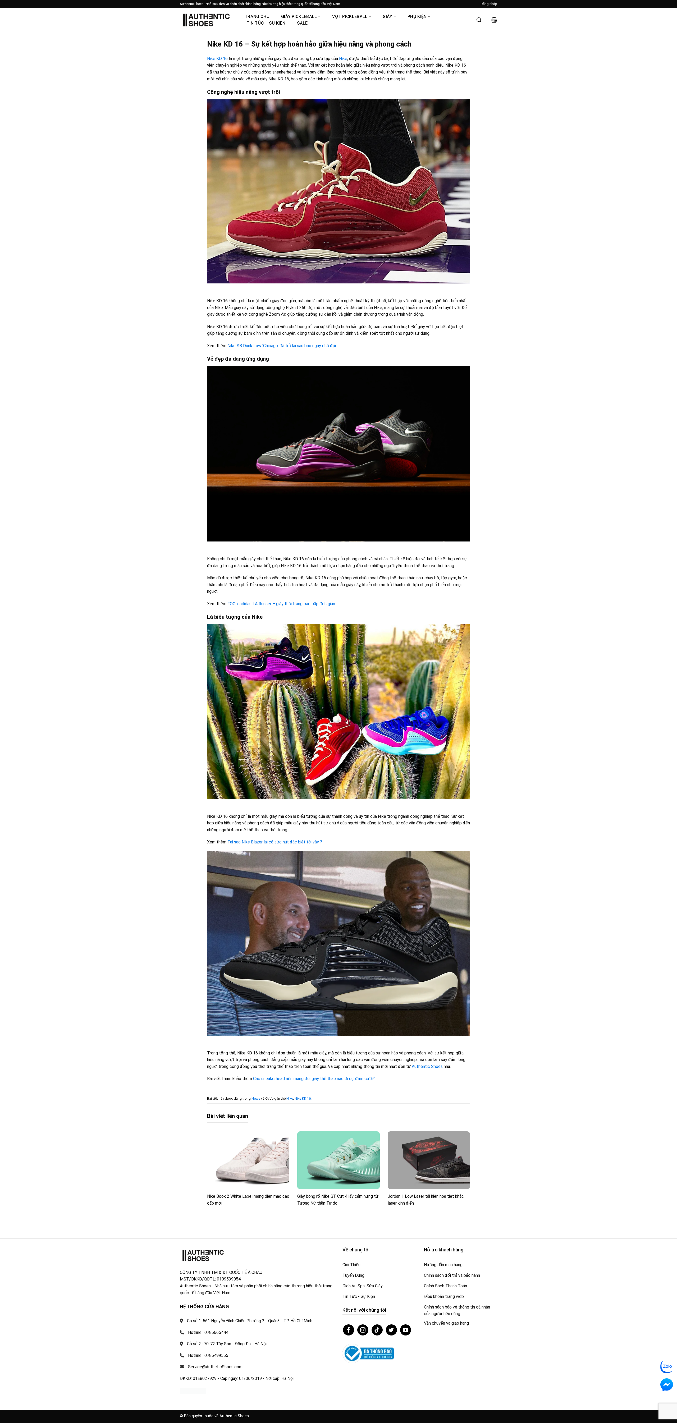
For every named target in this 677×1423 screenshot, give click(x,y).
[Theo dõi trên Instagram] (362, 1329)
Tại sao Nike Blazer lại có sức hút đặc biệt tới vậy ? (274, 841)
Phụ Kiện (417, 16)
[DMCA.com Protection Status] (193, 1390)
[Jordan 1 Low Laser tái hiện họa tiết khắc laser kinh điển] (429, 1160)
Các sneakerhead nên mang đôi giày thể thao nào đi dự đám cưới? (314, 1078)
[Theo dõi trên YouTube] (405, 1329)
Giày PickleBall (299, 16)
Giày (387, 16)
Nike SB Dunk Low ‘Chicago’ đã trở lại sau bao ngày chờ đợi (281, 345)
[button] (489, 4)
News (255, 1098)
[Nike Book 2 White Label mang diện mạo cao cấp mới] (248, 1160)
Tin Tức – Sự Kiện (265, 23)
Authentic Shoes (427, 1066)
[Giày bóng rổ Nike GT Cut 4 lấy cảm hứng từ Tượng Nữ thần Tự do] (338, 1160)
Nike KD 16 (217, 58)
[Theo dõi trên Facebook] (348, 1329)
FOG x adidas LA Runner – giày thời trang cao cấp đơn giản (281, 603)
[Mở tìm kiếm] (479, 19)
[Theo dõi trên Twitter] (391, 1329)
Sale (302, 23)
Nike (343, 58)
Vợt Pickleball (349, 16)
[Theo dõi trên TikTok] (377, 1329)
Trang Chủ (257, 16)
